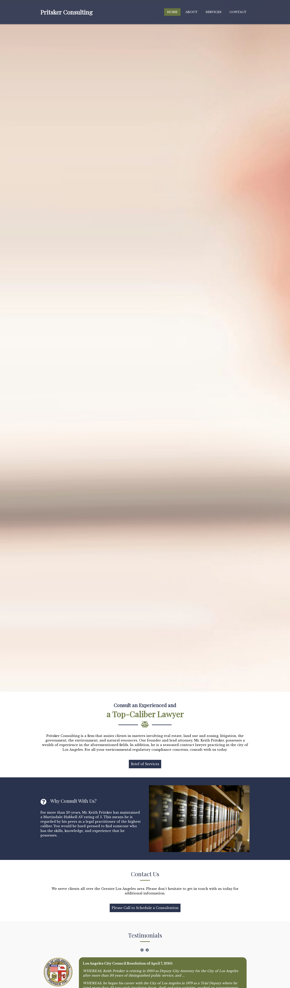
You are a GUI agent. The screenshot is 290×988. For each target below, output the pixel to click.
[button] (145, 764)
